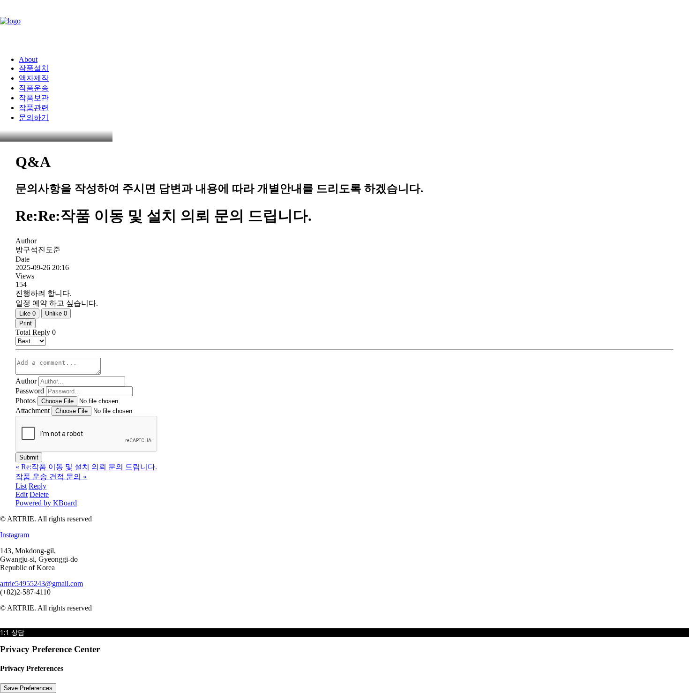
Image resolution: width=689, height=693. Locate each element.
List (21, 486)
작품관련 (34, 108)
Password (29, 391)
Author (26, 381)
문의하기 (34, 117)
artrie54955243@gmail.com (41, 584)
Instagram (14, 535)
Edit (21, 494)
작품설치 (34, 68)
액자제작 (34, 78)
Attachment (32, 410)
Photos (25, 401)
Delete (39, 494)
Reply (37, 486)
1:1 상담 (12, 632)
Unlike (56, 313)
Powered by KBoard (46, 503)
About (28, 59)
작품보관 (34, 98)
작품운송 (34, 88)
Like (27, 313)
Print (25, 323)
